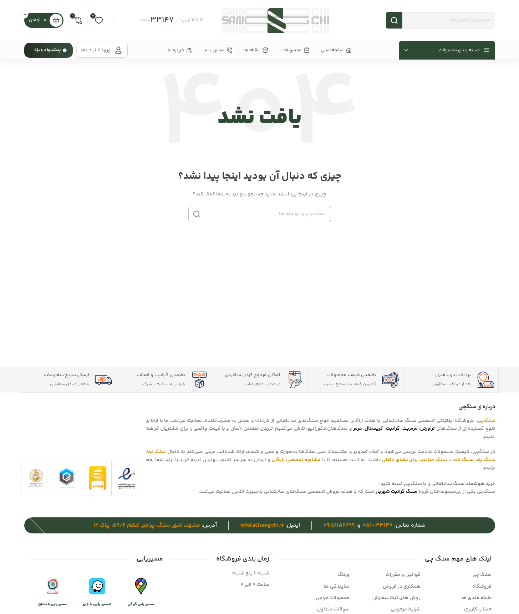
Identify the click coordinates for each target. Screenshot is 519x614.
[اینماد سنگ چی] (126, 478)
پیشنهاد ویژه (47, 49)
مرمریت (410, 429)
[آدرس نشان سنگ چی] (53, 586)
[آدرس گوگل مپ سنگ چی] (141, 586)
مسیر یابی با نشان (52, 604)
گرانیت (393, 429)
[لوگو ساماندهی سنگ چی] (36, 477)
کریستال (374, 429)
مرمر (357, 429)
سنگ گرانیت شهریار (396, 492)
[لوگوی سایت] (275, 20)
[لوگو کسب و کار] (66, 478)
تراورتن (427, 429)
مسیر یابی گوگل (141, 604)
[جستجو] (196, 214)
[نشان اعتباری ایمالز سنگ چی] (98, 478)
